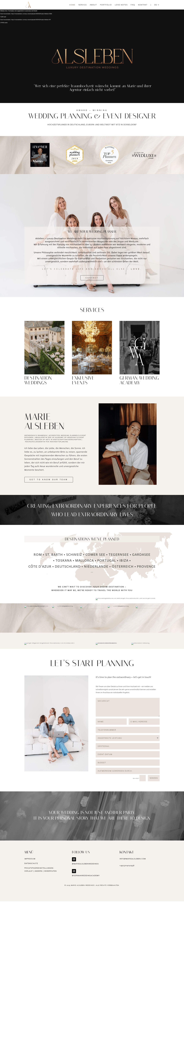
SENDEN (154, 778)
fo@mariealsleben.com (134, 859)
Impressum (29, 859)
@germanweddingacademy (86, 875)
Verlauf (28, 871)
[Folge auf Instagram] (74, 859)
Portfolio (106, 5)
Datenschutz (31, 863)
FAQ (133, 5)
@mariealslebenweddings (85, 864)
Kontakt (142, 5)
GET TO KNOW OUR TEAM (49, 480)
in (121, 859)
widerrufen (50, 871)
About (93, 5)
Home (72, 5)
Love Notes (121, 5)
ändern (38, 871)
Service (82, 5)
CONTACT (92, 278)
